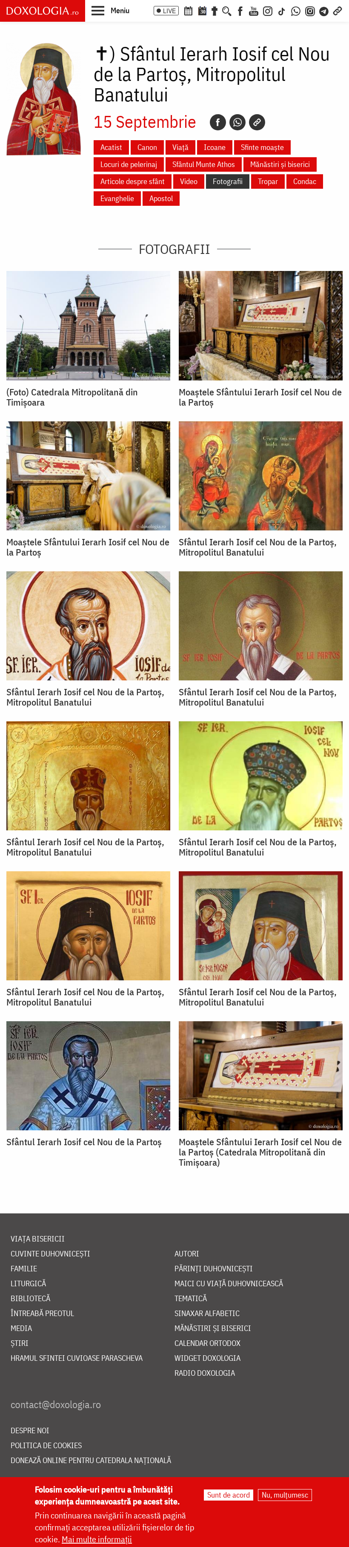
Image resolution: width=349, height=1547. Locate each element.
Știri (20, 1343)
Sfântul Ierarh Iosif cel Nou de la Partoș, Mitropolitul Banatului (258, 547)
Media (21, 1328)
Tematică (190, 1298)
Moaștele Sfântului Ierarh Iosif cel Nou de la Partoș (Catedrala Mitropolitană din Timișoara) (260, 1152)
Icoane (215, 147)
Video (188, 181)
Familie (24, 1269)
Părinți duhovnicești (213, 1269)
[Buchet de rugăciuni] (214, 10)
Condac (304, 181)
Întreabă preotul (42, 1313)
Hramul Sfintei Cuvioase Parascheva (77, 1358)
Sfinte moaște (262, 147)
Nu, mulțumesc (285, 1495)
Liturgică (28, 1283)
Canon (147, 147)
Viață (180, 147)
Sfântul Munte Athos (203, 164)
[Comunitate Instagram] (310, 10)
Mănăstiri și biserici (280, 164)
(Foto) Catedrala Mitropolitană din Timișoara (72, 397)
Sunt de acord (228, 1495)
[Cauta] (227, 10)
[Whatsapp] (237, 122)
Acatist (111, 147)
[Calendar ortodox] (188, 10)
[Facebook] (240, 10)
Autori (186, 1254)
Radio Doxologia (204, 1373)
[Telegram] (324, 10)
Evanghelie (117, 198)
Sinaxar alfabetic (207, 1313)
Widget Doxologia (207, 1358)
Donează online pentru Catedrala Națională (91, 1460)
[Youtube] (254, 10)
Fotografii (228, 181)
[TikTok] (282, 10)
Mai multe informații (97, 1539)
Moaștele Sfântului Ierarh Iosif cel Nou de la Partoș (260, 397)
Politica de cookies (46, 1445)
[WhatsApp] (296, 10)
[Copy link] (257, 122)
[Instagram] (268, 10)
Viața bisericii (38, 1239)
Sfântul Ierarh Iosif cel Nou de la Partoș (84, 1142)
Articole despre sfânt (132, 181)
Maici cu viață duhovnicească (228, 1283)
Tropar (268, 181)
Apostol (161, 198)
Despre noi (30, 1430)
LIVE (169, 10)
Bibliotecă (30, 1298)
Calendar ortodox (207, 1343)
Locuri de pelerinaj (128, 164)
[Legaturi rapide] (337, 10)
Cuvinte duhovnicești (50, 1254)
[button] (110, 10)
